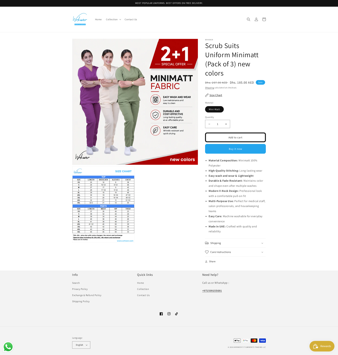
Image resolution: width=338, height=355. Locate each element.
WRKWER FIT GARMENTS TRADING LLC (250, 347)
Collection (143, 289)
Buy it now (235, 148)
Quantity (209, 117)
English (79, 344)
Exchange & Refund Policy (86, 295)
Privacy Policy (79, 289)
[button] (113, 19)
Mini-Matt (214, 109)
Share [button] (212, 261)
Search (76, 282)
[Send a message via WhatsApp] (8, 346)
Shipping (209, 87)
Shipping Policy (81, 301)
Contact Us (143, 295)
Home (140, 282)
